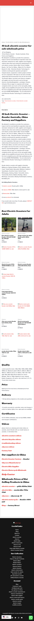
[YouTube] (21, 617)
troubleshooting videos (11, 443)
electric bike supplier (17, 595)
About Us (17, 533)
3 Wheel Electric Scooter (17, 577)
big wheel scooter (17, 574)
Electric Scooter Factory (11, 459)
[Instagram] (18, 617)
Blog (17, 584)
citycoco (5, 496)
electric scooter (7, 186)
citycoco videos (8, 447)
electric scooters (17, 564)
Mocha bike (6, 193)
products (8, 197)
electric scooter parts (17, 599)
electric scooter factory (17, 550)
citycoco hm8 (17, 546)
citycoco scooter (17, 601)
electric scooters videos (11, 436)
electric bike (7, 490)
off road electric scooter (17, 575)
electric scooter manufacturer (17, 592)
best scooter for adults (17, 572)
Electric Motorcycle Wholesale (14, 470)
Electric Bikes (17, 561)
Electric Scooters (17, 557)
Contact (17, 535)
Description (5, 110)
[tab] (17, 109)
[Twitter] (15, 617)
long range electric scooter (17, 548)
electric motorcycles (17, 570)
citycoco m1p (17, 544)
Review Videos (17, 562)
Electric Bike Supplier (10, 466)
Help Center (8, 474)
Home (3, 42)
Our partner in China (17, 590)
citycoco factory (17, 566)
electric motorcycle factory (17, 597)
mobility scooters (17, 605)
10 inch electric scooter (10, 100)
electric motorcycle (10, 499)
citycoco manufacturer (17, 593)
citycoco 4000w (7, 190)
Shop (4, 505)
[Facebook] (12, 617)
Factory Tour (7, 450)
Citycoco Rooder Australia (17, 559)
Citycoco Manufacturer (11, 463)
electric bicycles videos (11, 439)
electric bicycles (17, 568)
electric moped (17, 603)
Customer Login (17, 586)
